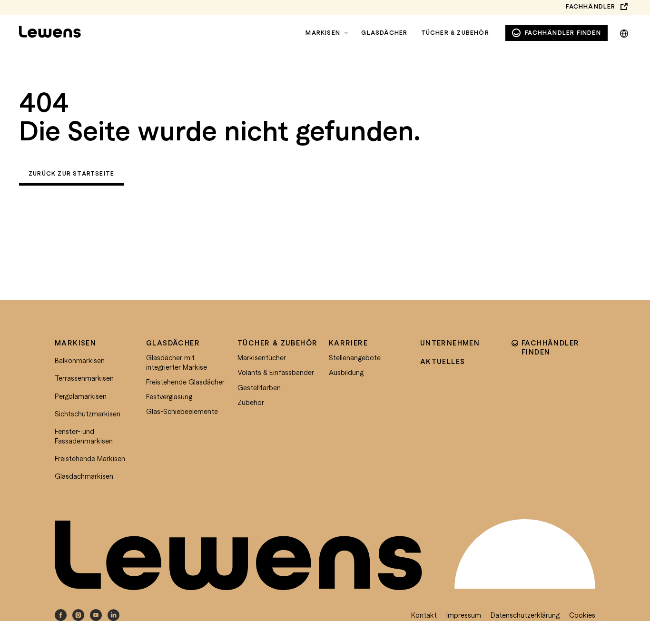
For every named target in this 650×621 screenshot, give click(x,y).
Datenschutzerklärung (525, 615)
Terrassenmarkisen (84, 378)
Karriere (348, 342)
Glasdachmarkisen (84, 476)
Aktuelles (442, 361)
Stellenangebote (355, 357)
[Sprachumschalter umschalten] (624, 32)
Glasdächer (384, 33)
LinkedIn (113, 615)
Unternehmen (450, 342)
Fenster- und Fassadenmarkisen (84, 435)
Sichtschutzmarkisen (87, 413)
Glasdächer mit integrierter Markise (176, 362)
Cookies (582, 615)
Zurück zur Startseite (71, 173)
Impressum (463, 615)
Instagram (78, 615)
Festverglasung (169, 396)
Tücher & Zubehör (455, 33)
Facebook (61, 615)
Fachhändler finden (563, 33)
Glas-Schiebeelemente (182, 411)
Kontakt (424, 615)
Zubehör (250, 402)
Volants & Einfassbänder (275, 372)
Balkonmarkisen (80, 360)
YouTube (96, 615)
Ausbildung (346, 372)
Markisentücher (261, 357)
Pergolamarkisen (81, 396)
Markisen (322, 33)
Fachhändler (590, 6)
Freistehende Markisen (90, 458)
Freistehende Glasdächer (185, 381)
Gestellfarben (259, 387)
